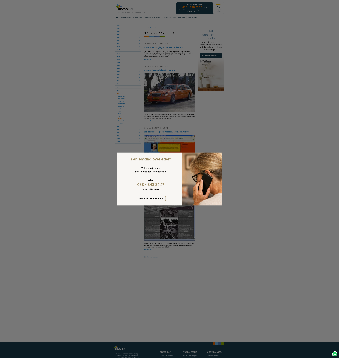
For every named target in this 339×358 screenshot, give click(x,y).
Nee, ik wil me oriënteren (151, 198)
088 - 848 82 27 (150, 184)
